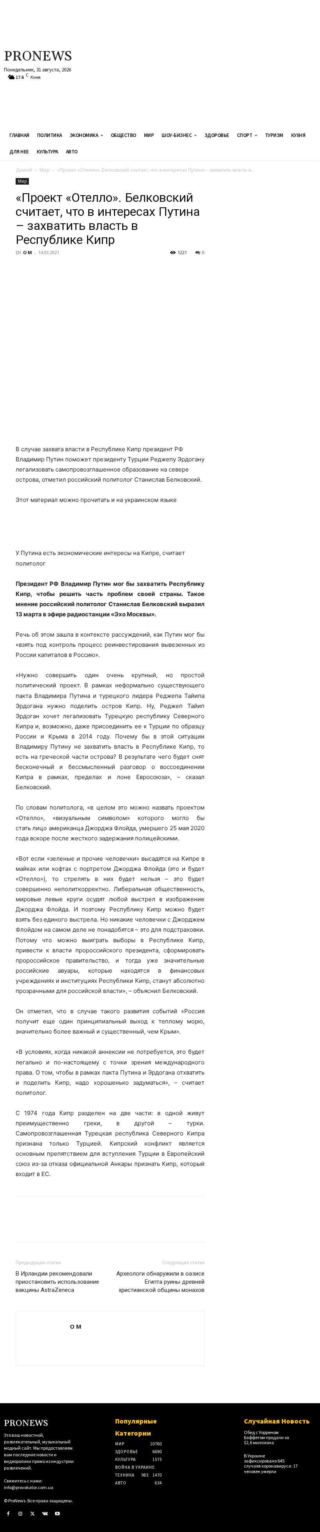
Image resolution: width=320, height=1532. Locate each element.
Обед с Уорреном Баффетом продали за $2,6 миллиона (266, 1437)
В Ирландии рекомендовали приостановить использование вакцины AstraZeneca (57, 1282)
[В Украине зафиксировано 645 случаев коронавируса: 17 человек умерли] (309, 1459)
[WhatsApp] (77, 270)
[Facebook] (23, 270)
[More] (95, 270)
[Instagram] (20, 1514)
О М (27, 252)
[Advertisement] (215, 62)
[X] (41, 270)
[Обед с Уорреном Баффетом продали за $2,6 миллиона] (309, 1435)
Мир (44, 170)
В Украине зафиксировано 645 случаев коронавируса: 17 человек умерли (271, 1463)
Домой (24, 170)
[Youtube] (57, 1514)
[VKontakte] (45, 1514)
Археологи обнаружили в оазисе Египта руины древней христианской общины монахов (160, 1282)
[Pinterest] (59, 270)
